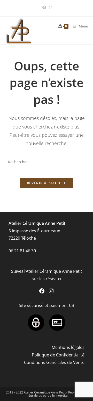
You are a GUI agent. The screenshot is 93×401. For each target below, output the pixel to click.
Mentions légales (68, 347)
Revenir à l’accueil (46, 183)
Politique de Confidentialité (58, 355)
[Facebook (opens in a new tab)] (44, 7)
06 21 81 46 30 (22, 251)
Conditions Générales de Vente (54, 362)
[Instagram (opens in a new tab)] (50, 7)
